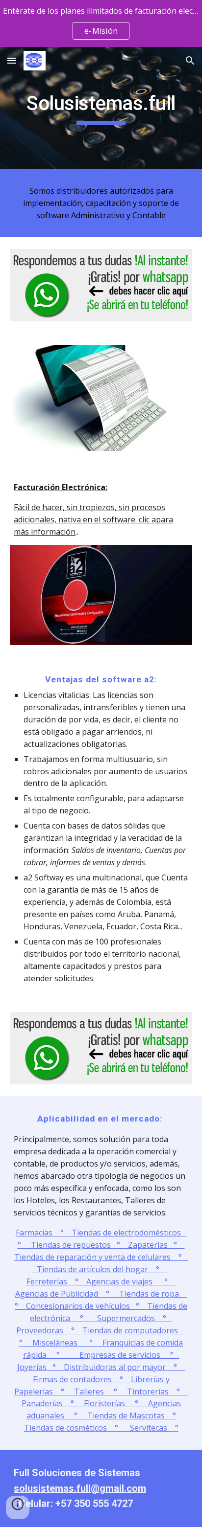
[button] (12, 60)
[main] (101, 108)
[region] (101, 23)
